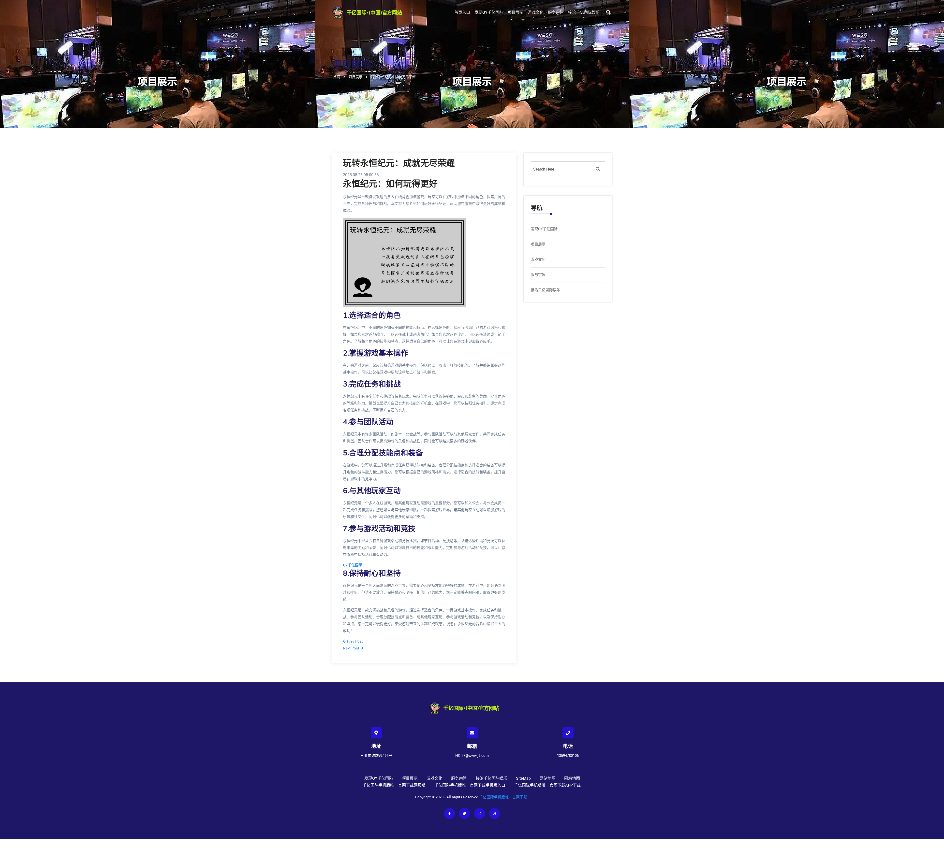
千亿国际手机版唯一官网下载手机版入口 (469, 785)
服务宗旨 (556, 12)
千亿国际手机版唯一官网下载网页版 (394, 785)
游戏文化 (536, 12)
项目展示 (515, 12)
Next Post (351, 648)
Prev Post (354, 641)
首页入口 (462, 12)
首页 (336, 77)
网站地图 (547, 778)
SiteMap (523, 778)
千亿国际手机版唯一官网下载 (503, 797)
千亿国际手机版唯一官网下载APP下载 (547, 785)
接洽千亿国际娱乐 (584, 12)
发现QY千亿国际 (488, 12)
